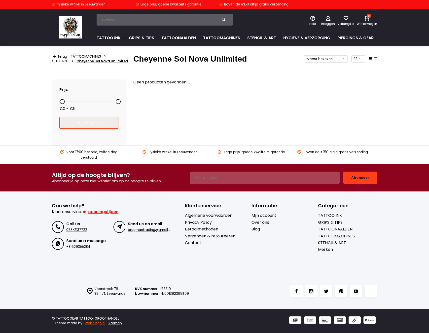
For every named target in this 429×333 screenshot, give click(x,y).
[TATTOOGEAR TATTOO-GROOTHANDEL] (70, 27)
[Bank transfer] (310, 320)
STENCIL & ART (261, 38)
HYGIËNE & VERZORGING (306, 38)
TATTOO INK (109, 38)
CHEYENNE (60, 61)
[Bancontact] (325, 320)
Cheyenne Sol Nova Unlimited (102, 61)
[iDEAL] (295, 320)
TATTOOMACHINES (221, 38)
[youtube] (356, 291)
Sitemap (115, 323)
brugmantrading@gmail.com (152, 229)
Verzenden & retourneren (210, 236)
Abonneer (360, 177)
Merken (325, 249)
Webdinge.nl (95, 323)
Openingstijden (103, 212)
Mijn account (263, 215)
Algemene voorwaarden (208, 215)
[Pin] (340, 320)
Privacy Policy (198, 222)
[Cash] (355, 320)
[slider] (62, 101)
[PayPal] (369, 320)
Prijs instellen (89, 122)
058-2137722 (76, 229)
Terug (62, 56)
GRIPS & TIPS (141, 38)
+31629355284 (78, 246)
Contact (193, 243)
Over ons (260, 222)
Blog (255, 229)
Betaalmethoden (201, 229)
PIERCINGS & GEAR (355, 38)
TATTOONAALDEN (178, 38)
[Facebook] (296, 291)
